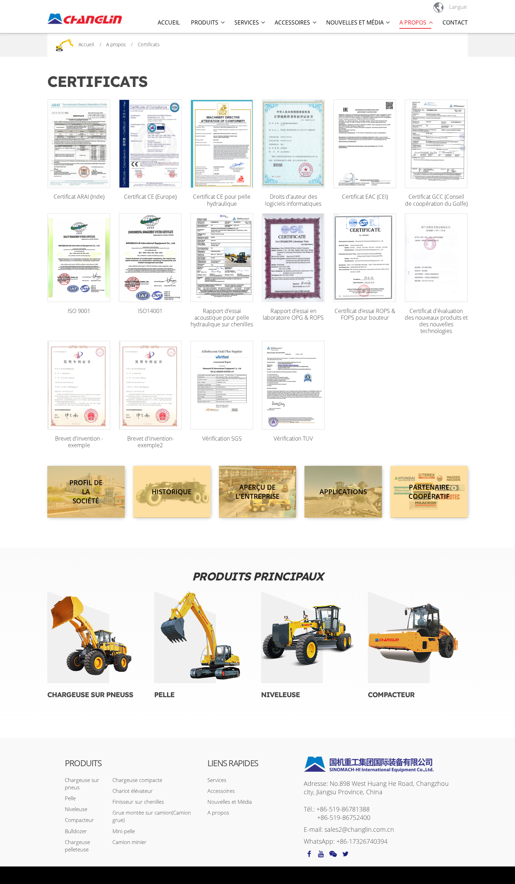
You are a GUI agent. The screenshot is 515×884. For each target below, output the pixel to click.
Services (216, 779)
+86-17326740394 (361, 841)
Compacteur (391, 694)
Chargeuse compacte (137, 779)
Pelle (164, 694)
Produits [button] (204, 22)
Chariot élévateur (132, 790)
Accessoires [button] (292, 22)
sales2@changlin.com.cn (359, 829)
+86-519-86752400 (343, 817)
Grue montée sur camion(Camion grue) (151, 816)
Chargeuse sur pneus (82, 783)
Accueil (169, 22)
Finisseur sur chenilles (138, 801)
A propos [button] (412, 22)
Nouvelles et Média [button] (355, 22)
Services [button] (246, 22)
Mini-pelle (123, 831)
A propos (116, 44)
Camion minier (129, 841)
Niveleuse (280, 694)
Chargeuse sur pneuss (90, 694)
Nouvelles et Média (229, 801)
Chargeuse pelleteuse (77, 845)
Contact (455, 22)
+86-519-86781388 (343, 809)
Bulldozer (76, 831)
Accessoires (221, 790)
